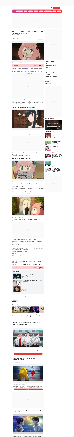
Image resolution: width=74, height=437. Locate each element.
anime (27, 68)
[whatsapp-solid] (35, 65)
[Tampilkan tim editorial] (43, 301)
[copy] (42, 65)
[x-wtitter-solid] (40, 65)
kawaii (41, 71)
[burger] (61, 7)
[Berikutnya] (44, 310)
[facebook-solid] (37, 65)
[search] (51, 7)
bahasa (20, 69)
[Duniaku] (14, 7)
